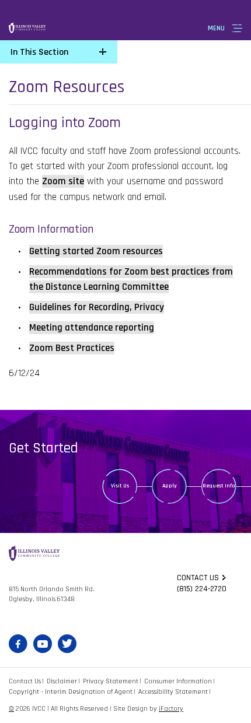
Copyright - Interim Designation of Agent (71, 691)
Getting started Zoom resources (96, 251)
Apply (169, 485)
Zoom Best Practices (71, 348)
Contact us (198, 578)
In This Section (39, 52)
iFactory (171, 708)
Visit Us (120, 485)
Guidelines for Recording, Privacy (96, 307)
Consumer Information (178, 681)
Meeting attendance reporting (91, 327)
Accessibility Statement (173, 691)
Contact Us (25, 681)
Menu (216, 28)
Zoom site (63, 181)
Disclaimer (62, 681)
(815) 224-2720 (201, 589)
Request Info (219, 485)
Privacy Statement (110, 681)
